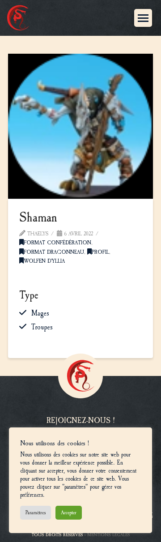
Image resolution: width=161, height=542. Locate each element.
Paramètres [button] (35, 512)
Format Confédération (57, 242)
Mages (40, 313)
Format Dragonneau (54, 252)
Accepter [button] (68, 512)
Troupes (42, 327)
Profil (100, 252)
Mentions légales (108, 535)
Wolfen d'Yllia (44, 261)
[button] (143, 18)
